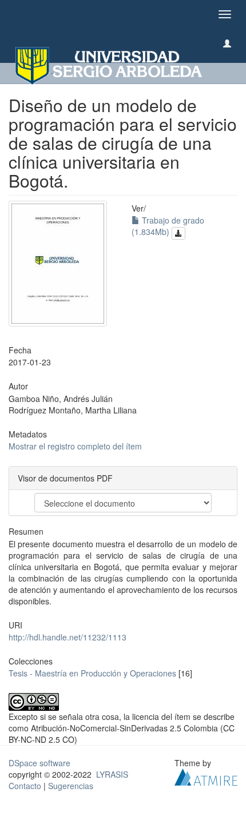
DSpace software (39, 763)
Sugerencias (70, 785)
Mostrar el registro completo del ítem (75, 446)
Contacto (25, 785)
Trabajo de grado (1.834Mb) (168, 225)
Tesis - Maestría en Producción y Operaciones (92, 673)
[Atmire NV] (205, 776)
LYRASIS (112, 774)
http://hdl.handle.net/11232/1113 (67, 637)
